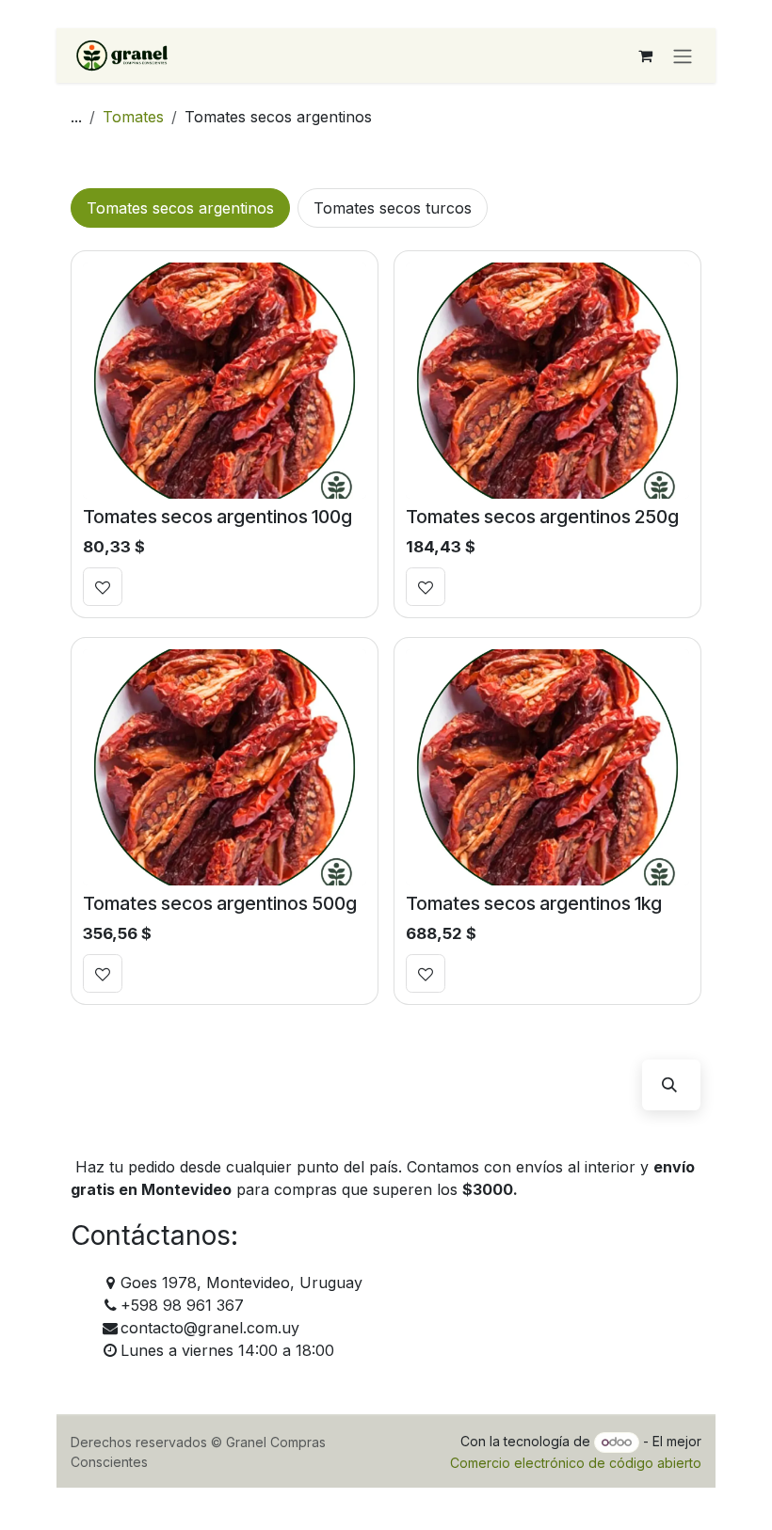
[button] (669, 1085)
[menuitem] (180, 208)
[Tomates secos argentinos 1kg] (547, 767)
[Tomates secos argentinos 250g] (547, 381)
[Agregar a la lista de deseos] (102, 586)
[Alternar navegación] (682, 55)
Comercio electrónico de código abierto (575, 1463)
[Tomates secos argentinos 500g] (224, 767)
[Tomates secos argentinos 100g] (224, 381)
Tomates (133, 116)
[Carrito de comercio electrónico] (645, 55)
